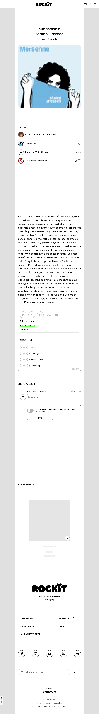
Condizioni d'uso (43, 703)
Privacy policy (56, 703)
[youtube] (49, 653)
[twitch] (63, 653)
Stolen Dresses (27, 325)
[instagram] (35, 653)
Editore (48, 690)
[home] (44, 4)
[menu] (4, 4)
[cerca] (90, 4)
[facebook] (21, 653)
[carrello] (85, 4)
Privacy (2, 701)
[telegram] (77, 653)
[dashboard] (95, 4)
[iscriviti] (74, 672)
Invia (40, 417)
